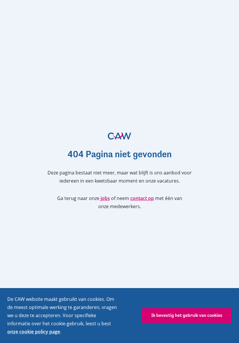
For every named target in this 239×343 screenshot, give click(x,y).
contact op (142, 198)
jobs (105, 198)
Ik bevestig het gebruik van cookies (186, 315)
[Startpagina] (119, 136)
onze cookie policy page (33, 331)
